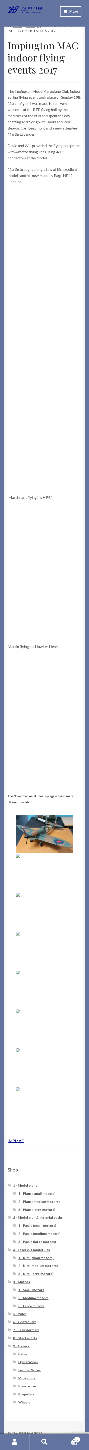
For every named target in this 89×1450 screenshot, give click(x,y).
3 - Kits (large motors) (35, 1274)
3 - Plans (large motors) (36, 1210)
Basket (68, 1438)
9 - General (21, 1346)
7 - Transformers (26, 1330)
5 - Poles (20, 1314)
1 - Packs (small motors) (37, 1225)
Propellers (26, 1394)
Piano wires (27, 1386)
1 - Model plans (25, 1185)
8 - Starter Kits (25, 1338)
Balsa (22, 1354)
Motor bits (27, 1378)
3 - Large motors (31, 1306)
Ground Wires (29, 1370)
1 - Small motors (31, 1290)
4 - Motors (21, 1282)
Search (44, 1442)
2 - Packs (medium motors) (39, 1234)
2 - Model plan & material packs (38, 1217)
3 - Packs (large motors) (37, 1242)
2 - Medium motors (33, 1298)
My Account (15, 1442)
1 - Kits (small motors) (36, 1258)
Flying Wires (28, 1362)
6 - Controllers (24, 1322)
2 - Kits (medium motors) (38, 1266)
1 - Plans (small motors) (37, 1193)
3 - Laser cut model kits (31, 1250)
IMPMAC (16, 1140)
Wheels (24, 1402)
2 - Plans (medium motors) (39, 1202)
